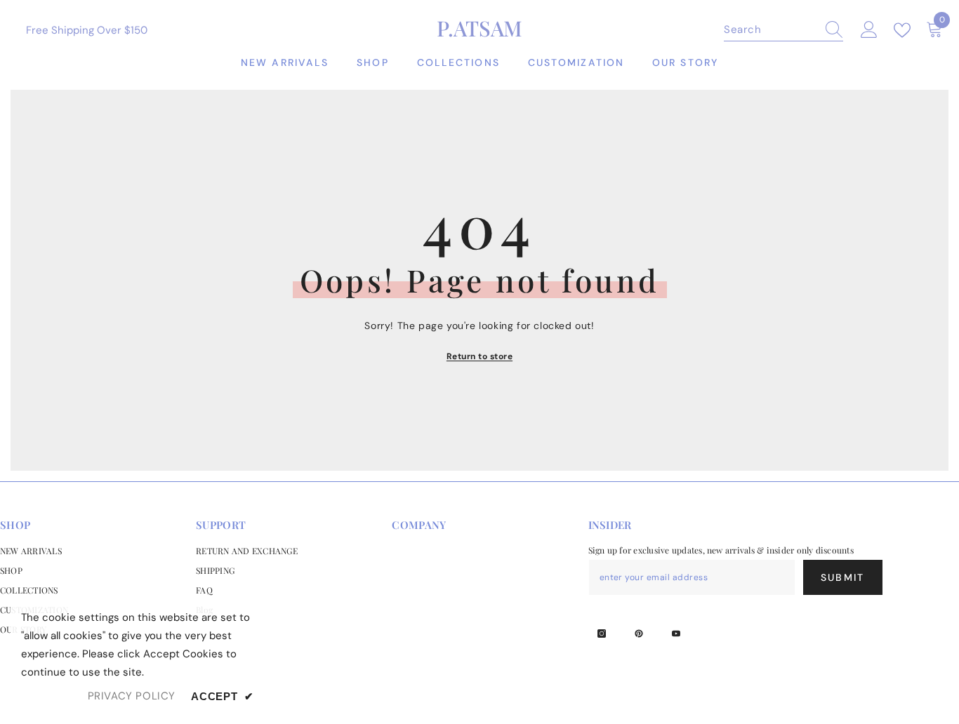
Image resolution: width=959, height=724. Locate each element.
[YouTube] (676, 633)
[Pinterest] (639, 633)
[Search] (783, 29)
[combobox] (770, 29)
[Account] (869, 30)
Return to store (479, 356)
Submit (842, 577)
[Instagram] (601, 633)
